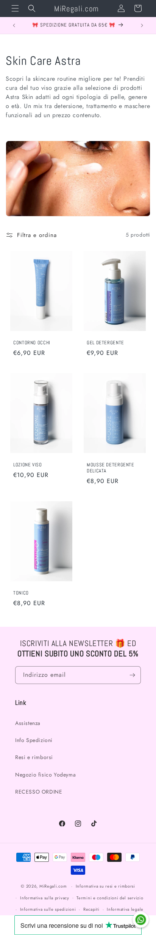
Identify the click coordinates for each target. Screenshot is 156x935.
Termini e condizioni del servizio (109, 898)
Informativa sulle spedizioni (48, 909)
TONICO (21, 593)
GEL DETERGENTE (105, 343)
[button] (15, 8)
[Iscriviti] (132, 675)
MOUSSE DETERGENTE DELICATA (110, 468)
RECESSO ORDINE (38, 791)
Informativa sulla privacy (44, 898)
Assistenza (28, 723)
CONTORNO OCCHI (31, 343)
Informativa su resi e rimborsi (105, 886)
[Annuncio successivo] (142, 25)
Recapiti (91, 909)
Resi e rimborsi (34, 757)
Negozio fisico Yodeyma (45, 774)
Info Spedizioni (34, 740)
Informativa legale (125, 909)
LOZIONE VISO (27, 465)
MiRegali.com (53, 886)
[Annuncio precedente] (14, 25)
